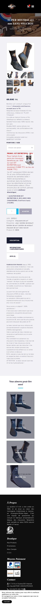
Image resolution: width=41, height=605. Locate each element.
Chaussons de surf (21, 221)
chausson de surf (13, 228)
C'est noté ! (7, 601)
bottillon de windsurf (25, 225)
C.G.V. (9, 553)
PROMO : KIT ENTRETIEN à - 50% (20, 173)
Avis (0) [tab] (12, 256)
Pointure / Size (13, 143)
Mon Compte (12, 549)
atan (17, 223)
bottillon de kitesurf (26, 223)
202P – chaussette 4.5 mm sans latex (20, 474)
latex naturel (23, 228)
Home (14, 27)
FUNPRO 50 (20, 425)
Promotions (11, 546)
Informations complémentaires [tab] (17, 248)
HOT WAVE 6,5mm (20, 449)
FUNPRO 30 (20, 400)
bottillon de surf (12, 225)
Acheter (25, 211)
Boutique (21, 27)
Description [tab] (14, 240)
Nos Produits (12, 543)
